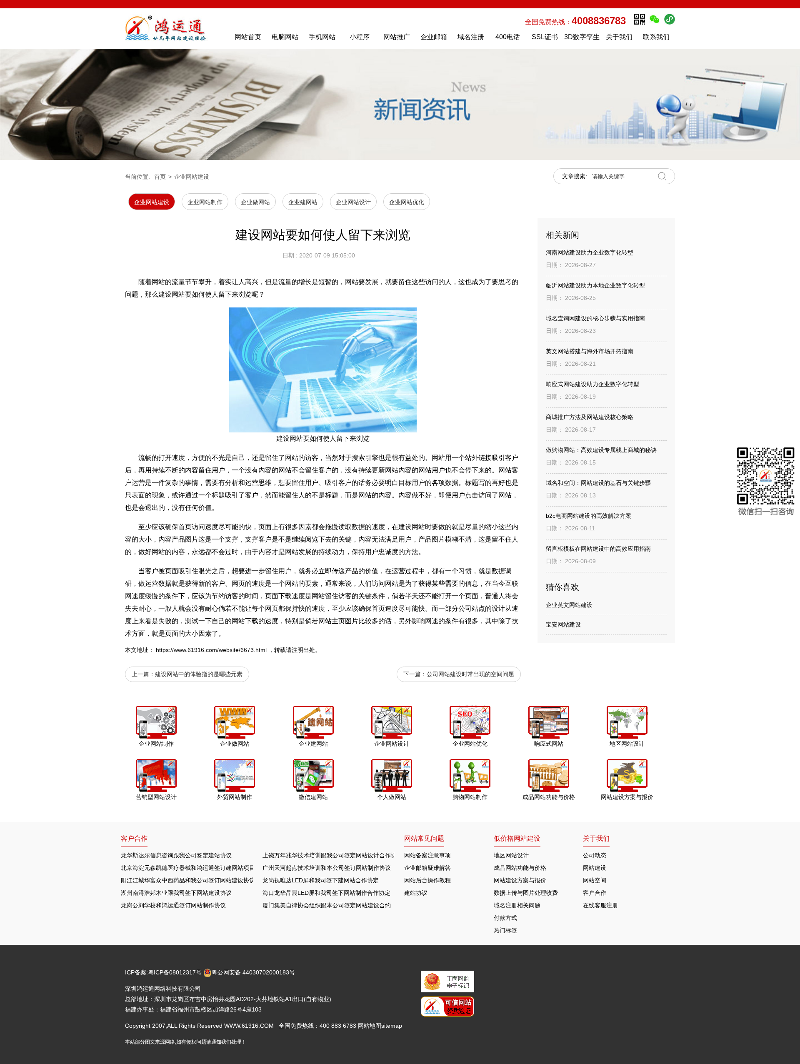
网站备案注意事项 (427, 855)
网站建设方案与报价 (520, 880)
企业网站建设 (191, 176)
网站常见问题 (424, 838)
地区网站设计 (511, 855)
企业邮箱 (433, 36)
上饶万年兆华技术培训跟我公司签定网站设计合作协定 (332, 855)
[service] (766, 483)
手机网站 (322, 36)
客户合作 (594, 892)
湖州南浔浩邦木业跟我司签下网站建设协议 (176, 892)
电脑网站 (285, 36)
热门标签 (505, 930)
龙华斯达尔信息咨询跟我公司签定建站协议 (176, 855)
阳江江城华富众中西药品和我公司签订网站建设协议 (188, 880)
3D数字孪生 (582, 36)
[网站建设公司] (174, 28)
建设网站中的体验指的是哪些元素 (198, 674)
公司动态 (594, 855)
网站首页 (248, 36)
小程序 (360, 36)
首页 (160, 176)
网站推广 (396, 36)
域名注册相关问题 (517, 905)
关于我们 (619, 36)
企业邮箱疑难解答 (427, 867)
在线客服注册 (600, 905)
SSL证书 (545, 36)
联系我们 (656, 36)
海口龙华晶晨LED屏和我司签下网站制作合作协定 (326, 892)
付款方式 (505, 917)
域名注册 (471, 36)
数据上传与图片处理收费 (526, 892)
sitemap (391, 1025)
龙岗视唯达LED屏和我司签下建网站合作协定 (320, 880)
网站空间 (594, 880)
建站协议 (416, 892)
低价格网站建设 (517, 838)
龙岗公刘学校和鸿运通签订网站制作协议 (173, 905)
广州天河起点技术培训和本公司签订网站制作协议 (326, 867)
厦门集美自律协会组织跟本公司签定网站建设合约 (326, 905)
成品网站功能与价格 (520, 867)
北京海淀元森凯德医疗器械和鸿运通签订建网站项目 (188, 867)
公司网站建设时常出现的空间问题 (470, 674)
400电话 (507, 36)
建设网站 (411, 526)
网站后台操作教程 (427, 880)
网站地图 (369, 1025)
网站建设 (594, 867)
